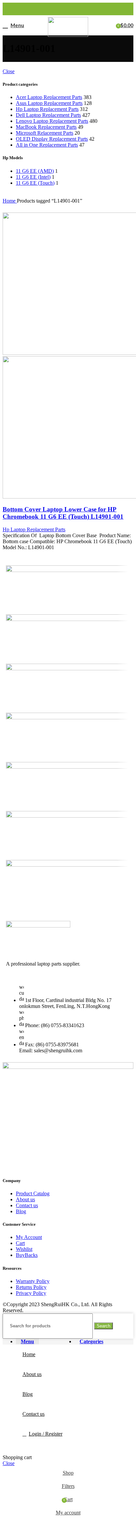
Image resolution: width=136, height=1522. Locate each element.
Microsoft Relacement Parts (44, 133)
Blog (21, 1211)
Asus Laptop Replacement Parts (49, 103)
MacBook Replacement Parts (46, 127)
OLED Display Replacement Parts (52, 139)
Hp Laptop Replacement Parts (47, 109)
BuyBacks (27, 1255)
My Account (29, 1237)
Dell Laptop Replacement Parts (48, 115)
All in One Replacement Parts (47, 145)
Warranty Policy (33, 1281)
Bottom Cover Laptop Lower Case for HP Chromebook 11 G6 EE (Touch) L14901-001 (63, 513)
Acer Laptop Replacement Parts (49, 97)
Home (10, 201)
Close (9, 71)
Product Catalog (33, 1193)
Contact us (27, 1205)
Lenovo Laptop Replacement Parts (52, 121)
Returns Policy (31, 1287)
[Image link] (38, 925)
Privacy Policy (31, 1293)
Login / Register (45, 1434)
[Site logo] (68, 35)
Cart (20, 1243)
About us (25, 1199)
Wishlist (24, 1249)
